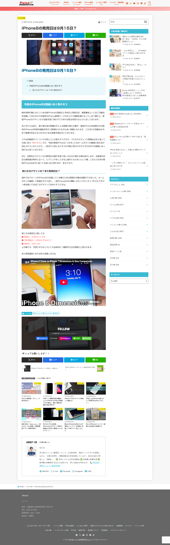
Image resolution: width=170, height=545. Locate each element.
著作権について (93, 530)
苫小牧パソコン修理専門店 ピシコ (80, 539)
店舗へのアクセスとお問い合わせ (101, 526)
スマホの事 (21, 18)
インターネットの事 (120, 191)
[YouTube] (134, 3)
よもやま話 (117, 231)
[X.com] (131, 3)
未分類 (114, 258)
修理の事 (116, 238)
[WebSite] (44, 471)
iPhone (37, 313)
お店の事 (116, 198)
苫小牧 (114, 265)
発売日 (57, 313)
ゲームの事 (117, 205)
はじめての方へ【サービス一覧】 (39, 526)
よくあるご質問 (82, 526)
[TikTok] (145, 3)
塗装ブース (116, 251)
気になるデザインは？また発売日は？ (46, 90)
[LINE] (141, 3)
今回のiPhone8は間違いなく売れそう (44, 86)
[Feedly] (86, 338)
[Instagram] (138, 3)
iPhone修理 (70, 526)
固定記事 (115, 245)
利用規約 (105, 530)
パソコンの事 (118, 225)
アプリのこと (117, 185)
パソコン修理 (58, 526)
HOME (22, 486)
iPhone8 (47, 313)
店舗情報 (119, 526)
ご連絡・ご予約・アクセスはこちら (85, 9)
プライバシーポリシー (118, 530)
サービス (115, 211)
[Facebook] (127, 3)
